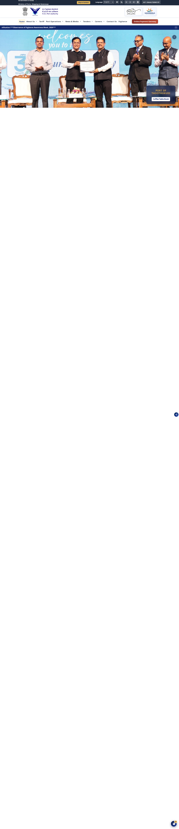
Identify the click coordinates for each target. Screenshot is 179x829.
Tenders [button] (87, 21)
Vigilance (123, 21)
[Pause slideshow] (174, 37)
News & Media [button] (72, 21)
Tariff (41, 21)
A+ (134, 2)
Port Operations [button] (53, 21)
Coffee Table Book (161, 99)
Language (98, 2)
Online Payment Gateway (146, 22)
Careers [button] (98, 21)
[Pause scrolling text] (176, 27)
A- (126, 2)
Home (22, 21)
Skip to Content (83, 2)
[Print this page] (138, 2)
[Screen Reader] (117, 2)
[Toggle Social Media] (176, 414)
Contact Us (112, 21)
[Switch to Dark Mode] (121, 2)
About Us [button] (30, 21)
